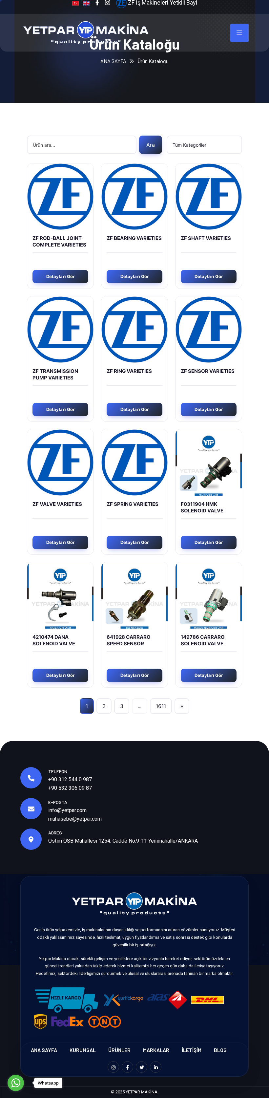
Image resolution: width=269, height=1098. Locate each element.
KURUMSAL (83, 1050)
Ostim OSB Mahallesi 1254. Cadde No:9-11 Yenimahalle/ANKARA (123, 841)
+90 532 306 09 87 (70, 788)
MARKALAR (156, 1050)
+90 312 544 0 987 (70, 779)
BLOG (220, 1050)
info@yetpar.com (67, 810)
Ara (150, 144)
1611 (161, 706)
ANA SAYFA (113, 61)
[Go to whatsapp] (16, 1083)
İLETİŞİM (191, 1050)
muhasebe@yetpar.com (75, 819)
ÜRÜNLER (119, 1050)
